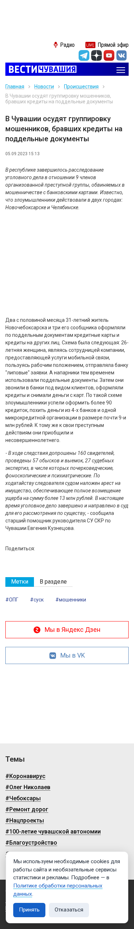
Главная (14, 86)
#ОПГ (11, 600)
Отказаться (69, 909)
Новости (44, 86)
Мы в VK (72, 655)
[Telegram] (84, 55)
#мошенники (70, 600)
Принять (29, 909)
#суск (37, 600)
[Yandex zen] (96, 55)
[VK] (121, 55)
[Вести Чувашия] (40, 70)
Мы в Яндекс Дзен (72, 629)
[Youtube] (109, 55)
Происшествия (81, 86)
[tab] (19, 582)
